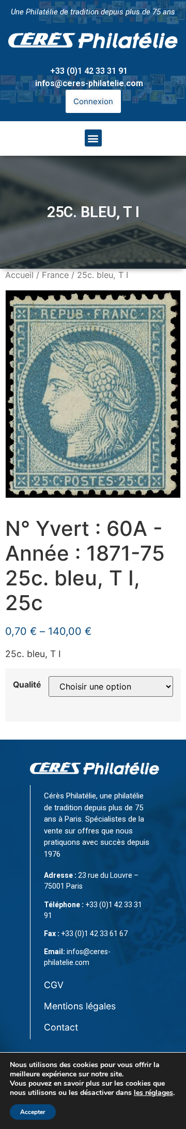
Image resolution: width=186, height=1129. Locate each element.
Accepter (32, 1112)
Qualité (27, 685)
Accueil (19, 275)
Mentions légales (80, 1006)
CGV (54, 984)
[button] (93, 137)
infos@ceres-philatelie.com (89, 83)
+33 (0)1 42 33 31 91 (89, 71)
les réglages (153, 1093)
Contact (61, 1027)
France (55, 275)
